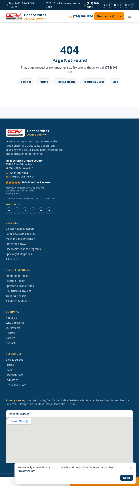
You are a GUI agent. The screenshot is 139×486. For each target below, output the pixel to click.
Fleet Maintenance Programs (23, 249)
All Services (13, 259)
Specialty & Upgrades (19, 254)
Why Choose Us (15, 322)
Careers (10, 338)
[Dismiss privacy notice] (130, 468)
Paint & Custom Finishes (20, 233)
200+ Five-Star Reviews (36, 182)
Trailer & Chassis (16, 296)
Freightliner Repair (17, 275)
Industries (12, 380)
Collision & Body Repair (20, 228)
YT (126, 5)
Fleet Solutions (65, 81)
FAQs (9, 369)
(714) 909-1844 (93, 5)
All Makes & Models (18, 301)
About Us (11, 317)
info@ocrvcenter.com (22, 176)
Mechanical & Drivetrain (20, 238)
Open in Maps (17, 413)
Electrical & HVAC (16, 244)
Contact (10, 343)
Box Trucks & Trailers (18, 291)
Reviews (11, 333)
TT (132, 5)
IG (115, 5)
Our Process (13, 327)
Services (26, 81)
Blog (115, 81)
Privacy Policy (26, 471)
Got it (126, 477)
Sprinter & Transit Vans (20, 286)
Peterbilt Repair (15, 280)
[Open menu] (129, 16)
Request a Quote (109, 16)
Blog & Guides (14, 359)
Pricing (43, 81)
